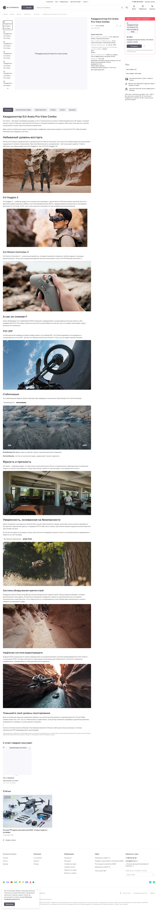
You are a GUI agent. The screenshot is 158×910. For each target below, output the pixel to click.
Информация (69, 854)
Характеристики (40, 110)
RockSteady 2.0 (9, 402)
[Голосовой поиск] (122, 7)
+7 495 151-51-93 (137, 1)
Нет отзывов (100, 25)
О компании (38, 858)
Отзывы (53, 110)
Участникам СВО (100, 871)
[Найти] (126, 7)
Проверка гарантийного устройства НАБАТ (109, 861)
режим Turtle (27, 539)
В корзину (134, 46)
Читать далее (123, 904)
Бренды (5, 864)
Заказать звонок (150, 1)
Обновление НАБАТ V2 (102, 867)
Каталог (5, 858)
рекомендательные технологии (42, 899)
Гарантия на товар (70, 870)
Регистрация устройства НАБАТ (105, 864)
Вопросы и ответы (70, 873)
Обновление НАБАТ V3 (102, 858)
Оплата (62, 110)
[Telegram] (150, 882)
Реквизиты (68, 858)
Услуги (5, 861)
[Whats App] (154, 882)
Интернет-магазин (9, 854)
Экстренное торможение (12, 539)
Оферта (152, 893)
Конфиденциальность (140, 893)
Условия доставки (70, 864)
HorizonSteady (21, 402)
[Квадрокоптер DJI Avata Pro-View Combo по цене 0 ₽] (51, 53)
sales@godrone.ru (132, 861)
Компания (37, 854)
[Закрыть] (37, 889)
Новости (36, 861)
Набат (97, 854)
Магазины (67, 861)
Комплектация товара (23, 110)
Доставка (72, 110)
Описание (8, 110)
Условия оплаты (69, 867)
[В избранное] (117, 26)
